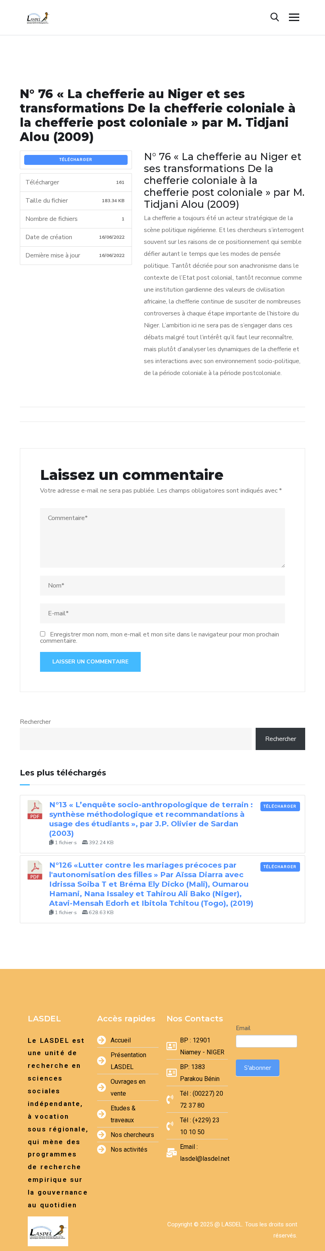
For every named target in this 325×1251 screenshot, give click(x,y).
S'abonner (257, 1068)
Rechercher (35, 721)
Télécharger (75, 159)
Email (243, 1028)
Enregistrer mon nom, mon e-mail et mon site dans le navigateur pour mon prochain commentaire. (159, 637)
